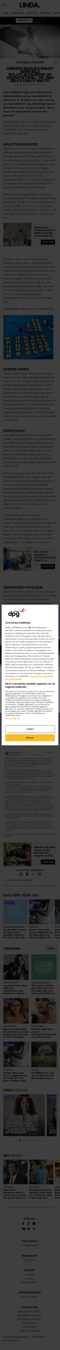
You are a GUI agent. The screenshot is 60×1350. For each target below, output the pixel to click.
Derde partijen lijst (12, 718)
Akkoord (30, 738)
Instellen (30, 729)
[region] (30, 675)
